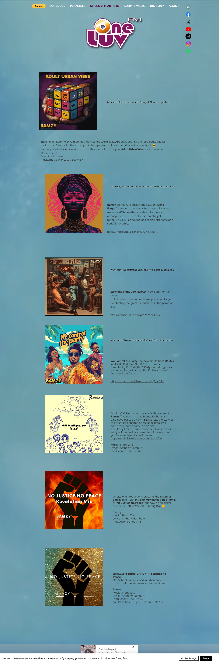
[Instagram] (188, 44)
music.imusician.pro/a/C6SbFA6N (62, 159)
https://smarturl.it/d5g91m (144, 506)
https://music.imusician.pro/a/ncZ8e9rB (132, 231)
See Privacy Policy (120, 658)
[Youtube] (188, 29)
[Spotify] (188, 51)
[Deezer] (188, 36)
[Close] (215, 658)
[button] (39, 6)
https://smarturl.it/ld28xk (148, 602)
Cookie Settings (188, 658)
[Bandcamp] (188, 7)
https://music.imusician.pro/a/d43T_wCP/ (137, 381)
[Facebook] (188, 14)
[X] (188, 22)
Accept (206, 658)
